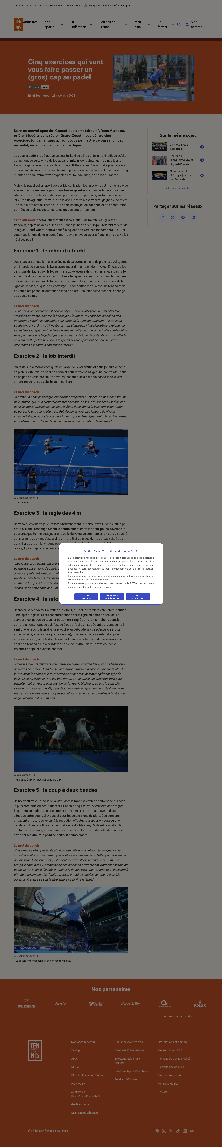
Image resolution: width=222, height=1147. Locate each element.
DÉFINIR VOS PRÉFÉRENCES (112, 597)
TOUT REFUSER (86, 597)
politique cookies (103, 586)
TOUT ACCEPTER (137, 597)
